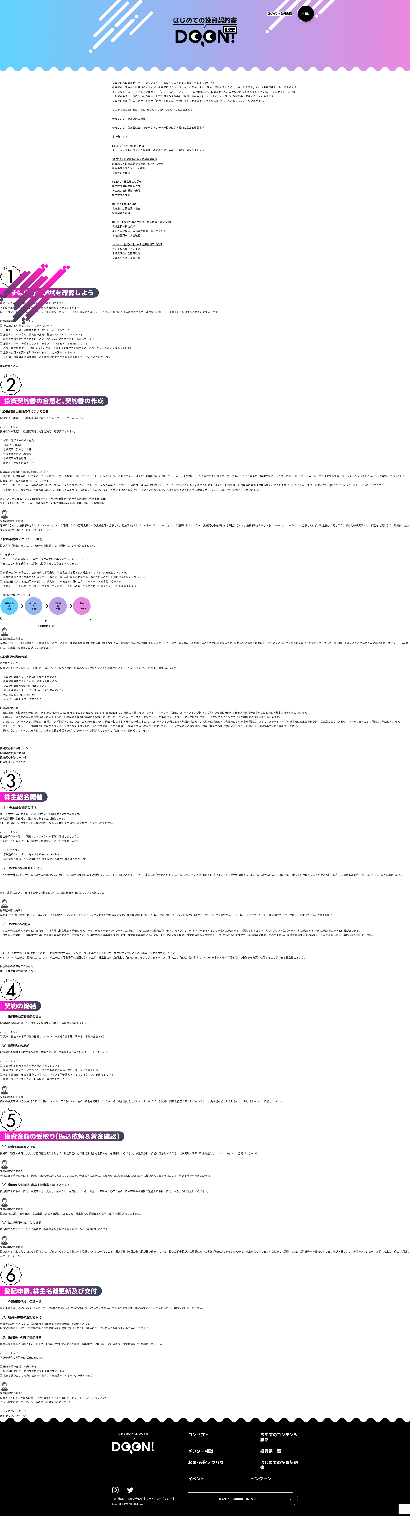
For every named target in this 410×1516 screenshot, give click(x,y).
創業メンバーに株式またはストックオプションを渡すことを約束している (45, 343)
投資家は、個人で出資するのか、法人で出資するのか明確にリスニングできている (50, 1070)
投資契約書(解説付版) (12, 753)
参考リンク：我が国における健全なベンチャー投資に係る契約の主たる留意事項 (158, 127)
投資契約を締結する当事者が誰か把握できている (31, 1065)
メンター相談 (200, 1451)
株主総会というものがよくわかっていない (27, 325)
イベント (196, 1479)
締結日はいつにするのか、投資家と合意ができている (34, 1079)
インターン (261, 1479)
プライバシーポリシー (159, 1498)
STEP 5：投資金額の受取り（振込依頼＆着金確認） (142, 222)
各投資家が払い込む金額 (17, 454)
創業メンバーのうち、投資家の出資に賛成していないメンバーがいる (43, 334)
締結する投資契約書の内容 (18, 463)
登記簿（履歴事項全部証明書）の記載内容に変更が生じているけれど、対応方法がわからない (57, 357)
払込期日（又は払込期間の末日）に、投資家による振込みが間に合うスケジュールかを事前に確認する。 (63, 581)
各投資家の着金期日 (14, 458)
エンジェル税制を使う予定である (22, 699)
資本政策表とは (9, 366)
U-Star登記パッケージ (13, 1416)
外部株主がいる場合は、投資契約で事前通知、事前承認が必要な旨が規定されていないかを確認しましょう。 (66, 572)
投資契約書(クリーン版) (13, 757)
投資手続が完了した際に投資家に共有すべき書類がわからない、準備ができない (49, 1375)
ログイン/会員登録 (279, 14)
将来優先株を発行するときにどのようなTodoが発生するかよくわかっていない (48, 339)
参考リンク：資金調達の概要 (128, 118)
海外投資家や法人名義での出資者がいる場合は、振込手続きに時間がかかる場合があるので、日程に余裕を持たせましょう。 (75, 577)
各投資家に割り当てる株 (17, 449)
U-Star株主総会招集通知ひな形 (18, 971)
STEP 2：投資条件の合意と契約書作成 (134, 159)
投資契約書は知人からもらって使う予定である (30, 681)
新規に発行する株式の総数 (18, 440)
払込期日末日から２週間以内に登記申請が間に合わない (35, 1371)
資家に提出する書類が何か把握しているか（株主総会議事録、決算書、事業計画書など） (54, 1036)
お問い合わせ (135, 1498)
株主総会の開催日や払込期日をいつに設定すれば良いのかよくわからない (45, 859)
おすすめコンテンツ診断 (279, 1437)
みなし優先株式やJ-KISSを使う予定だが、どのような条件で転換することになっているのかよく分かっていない (68, 348)
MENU (305, 13)
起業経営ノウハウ (206, 1462)
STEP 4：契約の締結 (124, 204)
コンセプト (198, 1435)
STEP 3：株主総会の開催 (127, 181)
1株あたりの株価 (12, 445)
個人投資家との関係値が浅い (20, 695)
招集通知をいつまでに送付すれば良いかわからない (32, 854)
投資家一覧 (270, 1451)
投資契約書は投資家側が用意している (25, 686)
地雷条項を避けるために (14, 762)
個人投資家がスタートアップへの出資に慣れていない (34, 690)
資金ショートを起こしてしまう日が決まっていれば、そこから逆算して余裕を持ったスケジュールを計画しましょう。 (71, 586)
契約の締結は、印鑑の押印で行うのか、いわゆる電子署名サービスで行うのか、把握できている (58, 1074)
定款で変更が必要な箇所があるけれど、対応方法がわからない (39, 352)
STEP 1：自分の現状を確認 (128, 146)
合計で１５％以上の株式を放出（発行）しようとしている (36, 330)
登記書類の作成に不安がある (20, 1366)
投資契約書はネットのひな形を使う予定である (30, 677)
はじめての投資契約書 (279, 1464)
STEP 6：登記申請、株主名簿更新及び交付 (137, 244)
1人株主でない (11, 850)
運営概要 (119, 1498)
